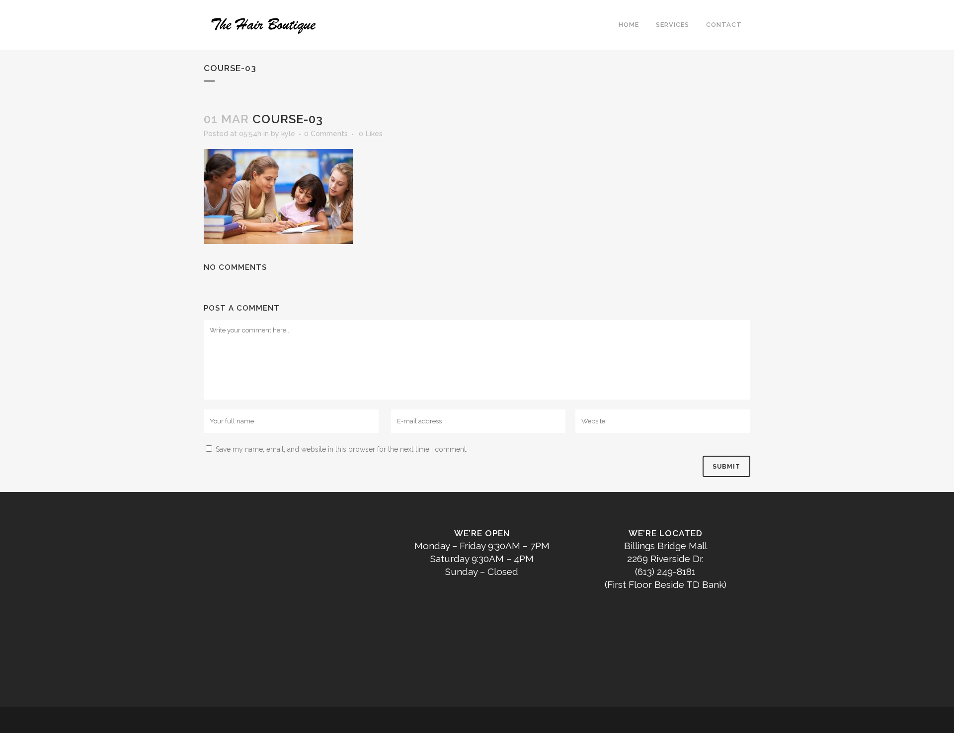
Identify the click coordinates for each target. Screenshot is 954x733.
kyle (288, 134)
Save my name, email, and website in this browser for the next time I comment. (342, 449)
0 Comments (326, 134)
